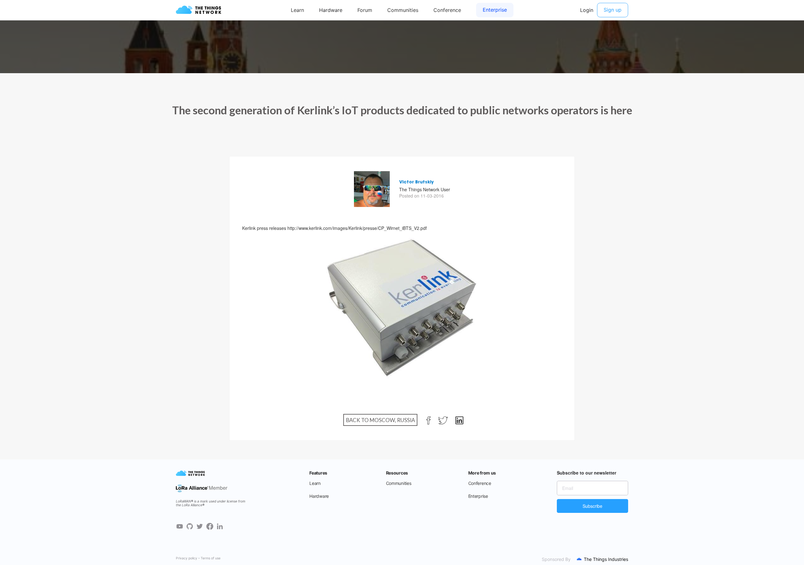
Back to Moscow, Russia (380, 420)
